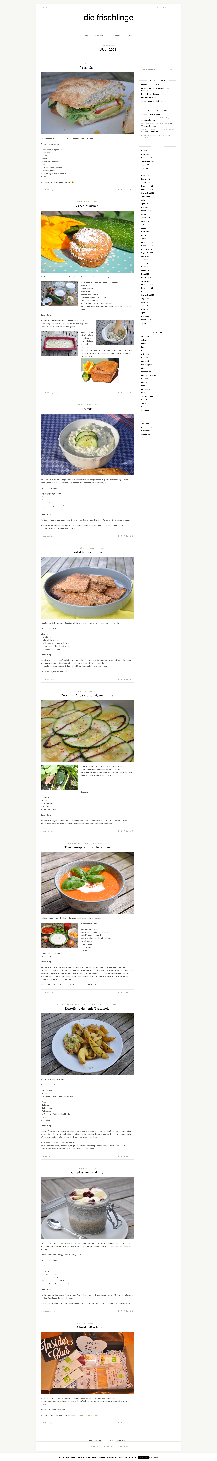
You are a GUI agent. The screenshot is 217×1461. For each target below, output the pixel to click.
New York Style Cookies (150, 94)
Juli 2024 (144, 168)
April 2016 (145, 270)
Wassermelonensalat (149, 120)
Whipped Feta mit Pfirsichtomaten (154, 101)
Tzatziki (87, 409)
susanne (57, 393)
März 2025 (145, 154)
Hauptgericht (92, 64)
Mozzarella (145, 379)
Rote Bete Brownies (148, 97)
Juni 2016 (144, 263)
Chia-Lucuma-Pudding (87, 1172)
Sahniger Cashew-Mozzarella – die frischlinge (157, 129)
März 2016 (145, 274)
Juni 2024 (144, 172)
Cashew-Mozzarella (150, 132)
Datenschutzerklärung (121, 36)
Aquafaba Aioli (155, 114)
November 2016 (147, 246)
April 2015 (145, 312)
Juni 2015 (144, 305)
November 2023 (147, 189)
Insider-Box (59, 1243)
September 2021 (147, 196)
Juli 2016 (144, 260)
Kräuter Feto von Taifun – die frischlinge (155, 118)
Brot (143, 347)
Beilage (70, 1004)
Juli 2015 (144, 302)
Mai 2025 (144, 151)
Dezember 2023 (147, 186)
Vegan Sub (87, 67)
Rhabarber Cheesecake (150, 85)
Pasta (143, 386)
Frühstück (83, 548)
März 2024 (145, 175)
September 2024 (147, 161)
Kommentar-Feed (147, 431)
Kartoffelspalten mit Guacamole (87, 1008)
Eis (142, 350)
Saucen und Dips (92, 405)
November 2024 (147, 158)
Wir (86, 36)
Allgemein (81, 64)
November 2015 (147, 288)
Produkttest (92, 1323)
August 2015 (145, 298)
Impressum (99, 36)
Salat (143, 393)
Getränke (144, 357)
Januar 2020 (145, 217)
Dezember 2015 (147, 284)
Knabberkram (146, 371)
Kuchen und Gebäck (91, 202)
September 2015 (147, 295)
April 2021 (145, 203)
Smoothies (145, 400)
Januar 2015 (145, 323)
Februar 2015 (146, 319)
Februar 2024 (146, 179)
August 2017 (145, 221)
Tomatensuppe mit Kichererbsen (87, 847)
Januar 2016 (145, 281)
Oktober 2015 (146, 291)
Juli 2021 (144, 200)
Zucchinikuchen (87, 206)
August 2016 (145, 256)
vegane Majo (45, 152)
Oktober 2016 (146, 249)
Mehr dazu (153, 1457)
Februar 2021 (146, 210)
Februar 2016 (146, 277)
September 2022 (147, 193)
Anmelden (145, 424)
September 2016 (147, 253)
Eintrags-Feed (146, 427)
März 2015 (145, 316)
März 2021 (145, 207)
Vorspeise (92, 691)
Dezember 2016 (147, 242)
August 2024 (145, 165)
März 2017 (145, 232)
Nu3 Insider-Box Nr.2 (87, 1327)
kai (54, 190)
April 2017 (145, 228)
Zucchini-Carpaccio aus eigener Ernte (87, 695)
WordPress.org (147, 434)
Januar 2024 (145, 182)
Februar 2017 (146, 235)
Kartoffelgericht (95, 1004)
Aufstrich (144, 340)
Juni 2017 (144, 225)
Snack (143, 403)
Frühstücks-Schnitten (87, 552)
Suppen (93, 843)
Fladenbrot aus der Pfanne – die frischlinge (156, 135)
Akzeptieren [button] (143, 1457)
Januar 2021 (145, 214)
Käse (143, 368)
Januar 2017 (145, 239)
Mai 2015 (144, 309)
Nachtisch (145, 382)
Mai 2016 (144, 267)
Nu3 (68, 1243)
